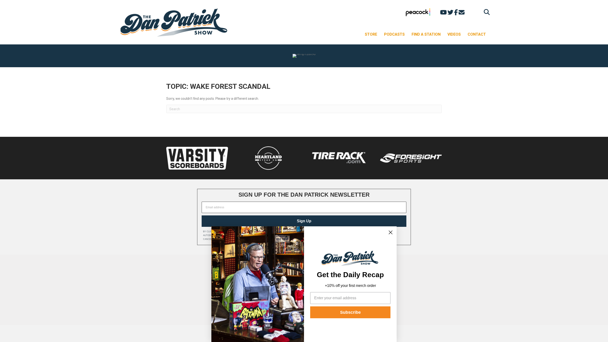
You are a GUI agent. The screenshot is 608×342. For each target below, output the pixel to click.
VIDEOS (454, 34)
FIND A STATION (426, 34)
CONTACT (477, 34)
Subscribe (350, 312)
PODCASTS (394, 34)
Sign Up (304, 221)
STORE (371, 34)
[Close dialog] (390, 232)
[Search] (485, 12)
